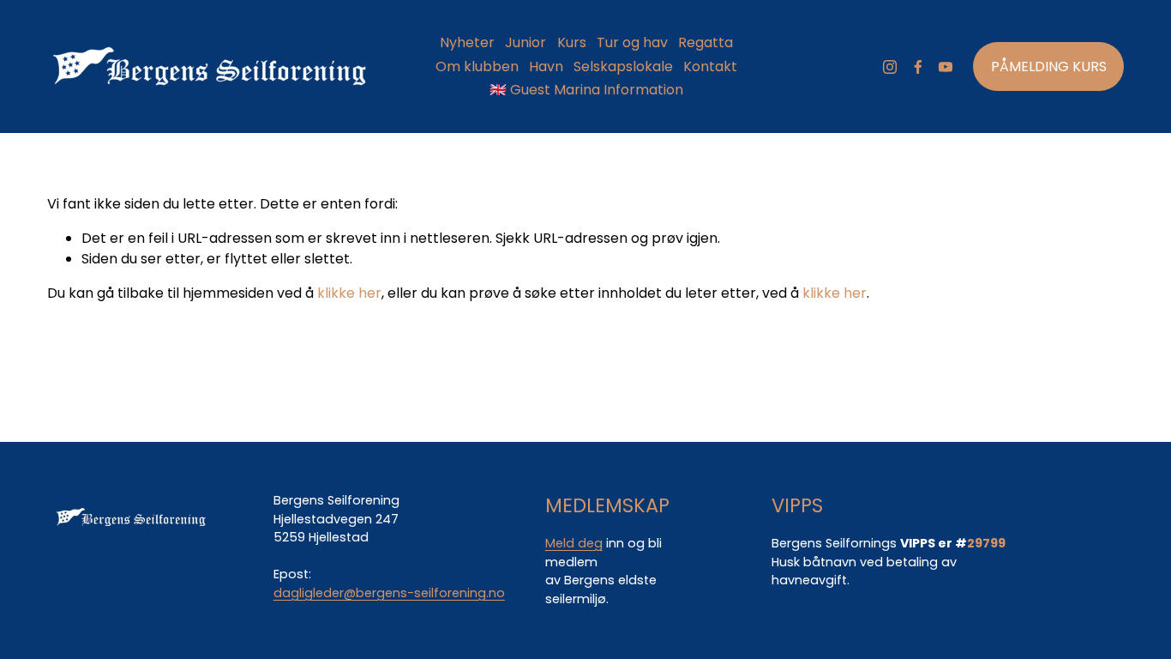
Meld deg (574, 543)
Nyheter (467, 42)
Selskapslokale (623, 66)
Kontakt (710, 66)
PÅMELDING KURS (1049, 66)
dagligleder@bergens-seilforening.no (389, 593)
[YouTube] (945, 67)
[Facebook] (918, 67)
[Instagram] (889, 67)
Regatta (705, 42)
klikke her (349, 293)
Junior (525, 42)
